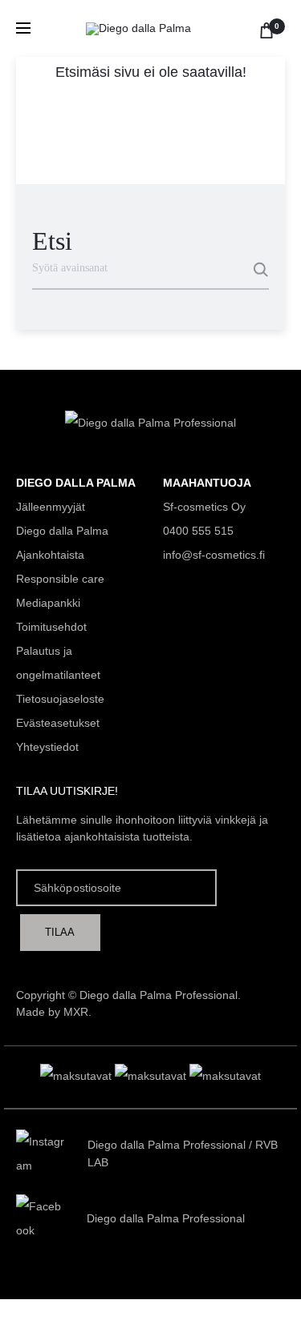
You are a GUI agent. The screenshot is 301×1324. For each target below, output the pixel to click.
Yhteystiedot (47, 746)
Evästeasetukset (58, 722)
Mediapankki (48, 602)
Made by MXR (52, 1011)
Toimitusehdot (51, 626)
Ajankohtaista (50, 554)
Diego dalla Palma (62, 530)
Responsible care (60, 578)
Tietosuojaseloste (60, 698)
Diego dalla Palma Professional (166, 1144)
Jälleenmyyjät (50, 506)
